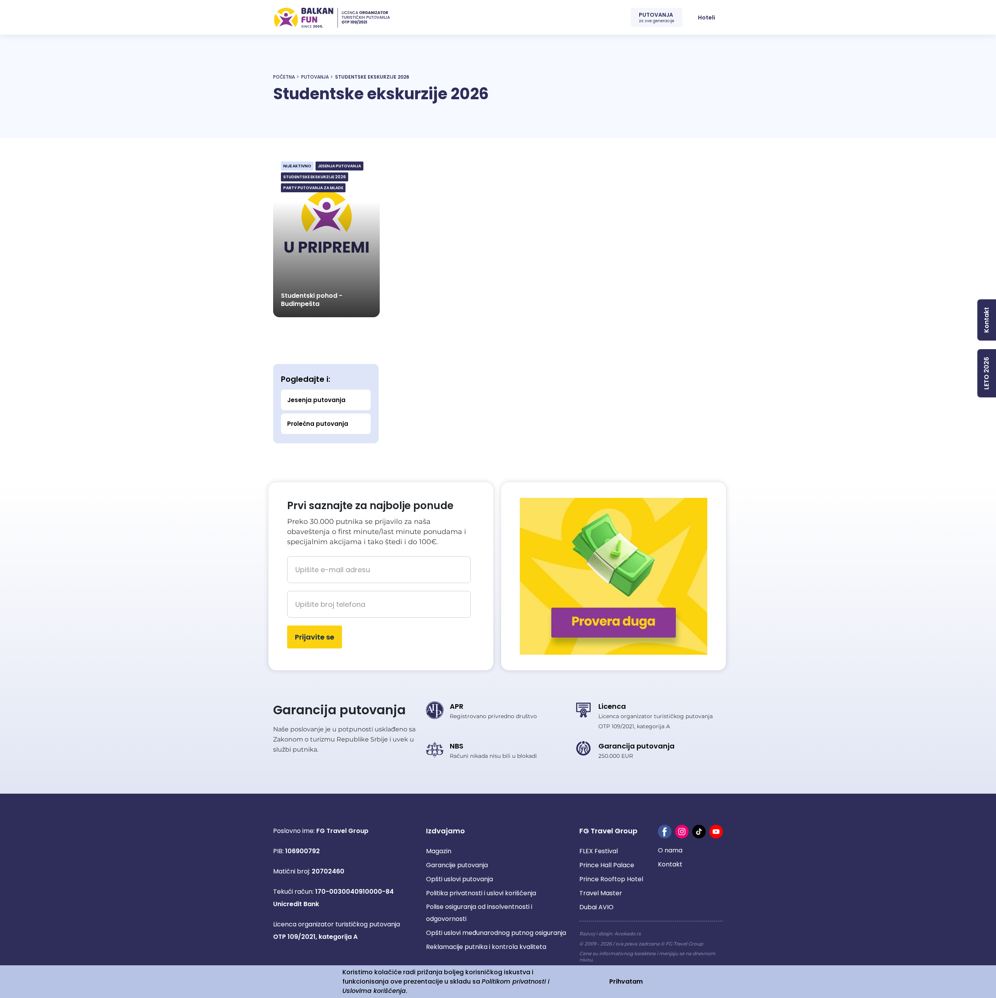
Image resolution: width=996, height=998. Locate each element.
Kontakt (670, 864)
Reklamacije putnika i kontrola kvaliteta (486, 946)
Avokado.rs (627, 934)
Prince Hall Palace (606, 865)
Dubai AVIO (596, 907)
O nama (670, 850)
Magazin (438, 851)
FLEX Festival (598, 851)
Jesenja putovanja (316, 400)
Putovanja (315, 77)
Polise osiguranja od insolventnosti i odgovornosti (479, 912)
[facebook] (665, 831)
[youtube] (716, 831)
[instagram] (682, 831)
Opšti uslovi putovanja (459, 879)
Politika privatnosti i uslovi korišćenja (481, 893)
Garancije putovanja (457, 865)
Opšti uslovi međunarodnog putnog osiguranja (496, 932)
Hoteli (706, 17)
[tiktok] (699, 831)
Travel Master (600, 893)
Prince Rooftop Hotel (611, 879)
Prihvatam (626, 981)
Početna (284, 77)
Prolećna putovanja (317, 424)
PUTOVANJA (656, 17)
